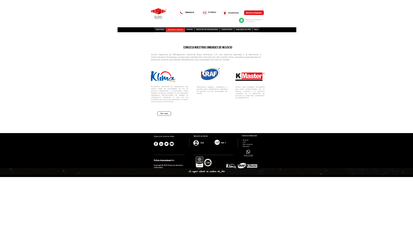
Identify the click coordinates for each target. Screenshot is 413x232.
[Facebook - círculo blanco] (156, 144)
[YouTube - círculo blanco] (172, 144)
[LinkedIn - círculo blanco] (161, 144)
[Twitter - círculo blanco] (166, 144)
